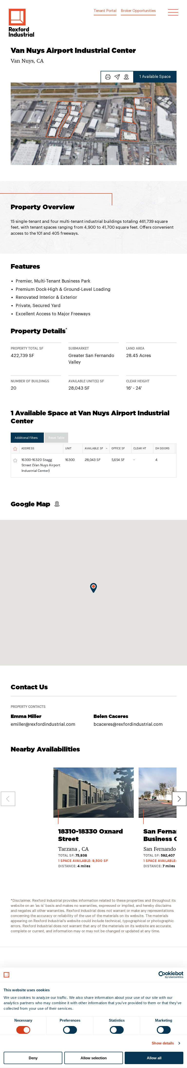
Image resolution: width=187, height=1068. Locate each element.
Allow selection (94, 1058)
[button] (21, 23)
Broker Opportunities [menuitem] (138, 11)
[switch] (70, 1030)
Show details (163, 1043)
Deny (33, 1058)
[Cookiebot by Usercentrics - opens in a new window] (162, 974)
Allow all (154, 1058)
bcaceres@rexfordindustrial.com (128, 724)
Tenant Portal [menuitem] (105, 11)
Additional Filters (26, 437)
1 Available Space (155, 77)
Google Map (30, 504)
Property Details (39, 330)
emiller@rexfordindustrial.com (43, 724)
